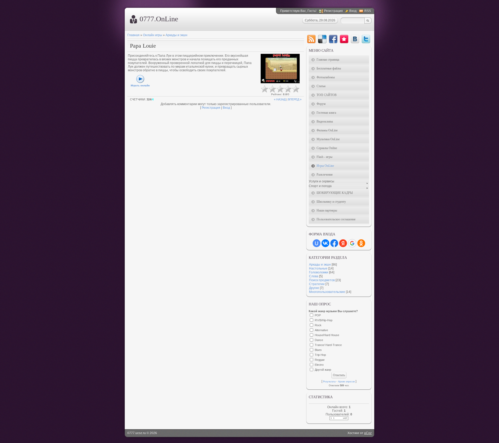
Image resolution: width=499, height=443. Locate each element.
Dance (319, 340)
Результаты (329, 381)
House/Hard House (327, 335)
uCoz (368, 433)
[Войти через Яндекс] (343, 243)
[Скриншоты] (280, 68)
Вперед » (294, 99)
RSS (367, 11)
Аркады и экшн (176, 35)
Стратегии (317, 284)
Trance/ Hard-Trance (328, 344)
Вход (353, 11)
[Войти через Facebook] (334, 243)
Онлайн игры (152, 35)
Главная (133, 35)
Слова (313, 276)
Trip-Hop (320, 354)
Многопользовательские (327, 292)
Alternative (321, 330)
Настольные (318, 268)
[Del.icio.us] (322, 39)
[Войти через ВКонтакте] (325, 243)
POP (318, 315)
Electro (319, 364)
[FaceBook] (333, 39)
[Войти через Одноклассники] (361, 243)
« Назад (280, 99)
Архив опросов (346, 381)
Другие (314, 288)
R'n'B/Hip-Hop (323, 320)
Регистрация (333, 11)
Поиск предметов (322, 280)
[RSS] (311, 39)
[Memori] (344, 39)
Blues (318, 349)
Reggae (320, 359)
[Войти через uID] (316, 243)
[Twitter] (366, 39)
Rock (318, 325)
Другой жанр (323, 369)
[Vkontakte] (355, 39)
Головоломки (318, 272)
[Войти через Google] (352, 243)
